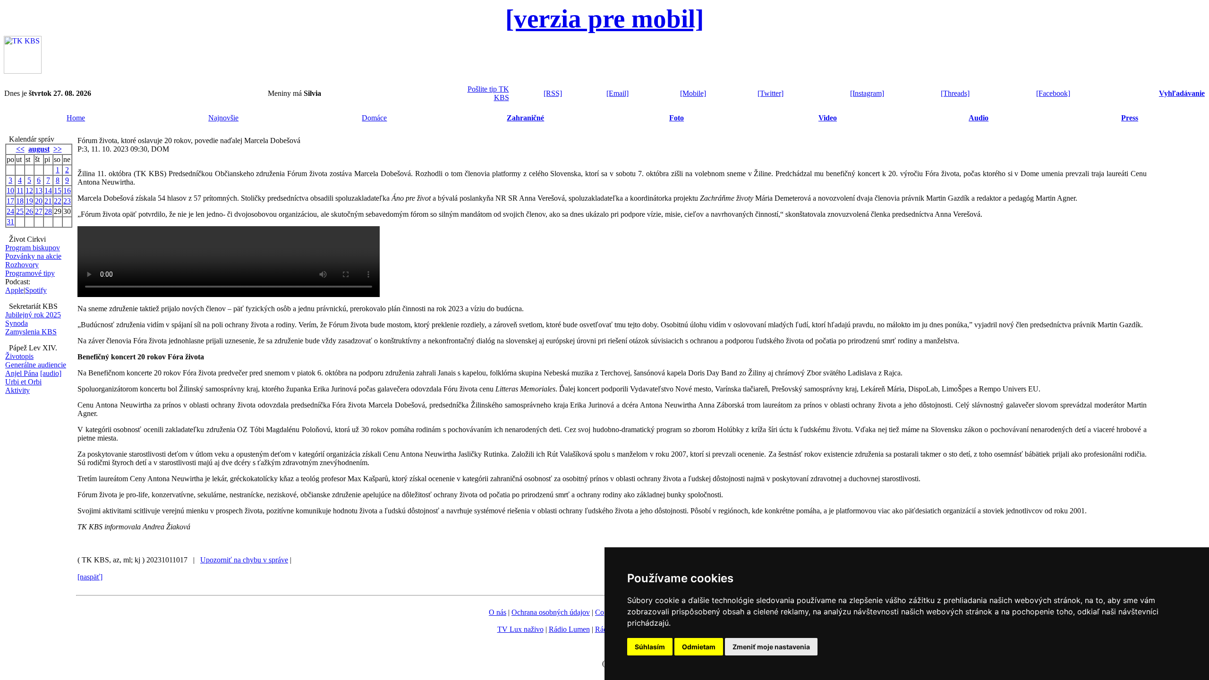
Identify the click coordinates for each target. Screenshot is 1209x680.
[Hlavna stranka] (23, 71)
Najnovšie (223, 118)
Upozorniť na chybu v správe (244, 560)
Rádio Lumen (569, 629)
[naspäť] (89, 577)
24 (10, 211)
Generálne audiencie (35, 365)
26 (29, 211)
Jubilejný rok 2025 (33, 315)
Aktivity (17, 390)
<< (20, 149)
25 (20, 211)
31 (10, 222)
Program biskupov (32, 248)
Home (76, 118)
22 (57, 201)
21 (48, 201)
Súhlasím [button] (650, 647)
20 (39, 201)
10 (10, 191)
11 (20, 191)
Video (827, 118)
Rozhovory (22, 265)
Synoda (16, 323)
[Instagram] (867, 93)
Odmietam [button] (698, 647)
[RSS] (553, 93)
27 (39, 211)
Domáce (374, 118)
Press (1129, 118)
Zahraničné (525, 118)
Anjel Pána (21, 373)
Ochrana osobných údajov (550, 612)
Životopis (19, 356)
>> (57, 149)
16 (67, 191)
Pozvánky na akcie (33, 256)
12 (29, 191)
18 (20, 201)
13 (39, 191)
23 (67, 201)
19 (29, 201)
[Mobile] (693, 93)
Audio (978, 118)
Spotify (36, 290)
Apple (14, 290)
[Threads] (955, 93)
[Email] (617, 93)
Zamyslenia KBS (31, 332)
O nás (497, 612)
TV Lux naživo (520, 629)
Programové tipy (30, 273)
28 (48, 211)
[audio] (50, 373)
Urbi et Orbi (23, 382)
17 (10, 201)
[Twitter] (770, 93)
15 (57, 191)
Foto (676, 118)
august (39, 149)
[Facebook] (1053, 93)
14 (48, 191)
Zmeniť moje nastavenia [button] (771, 647)
